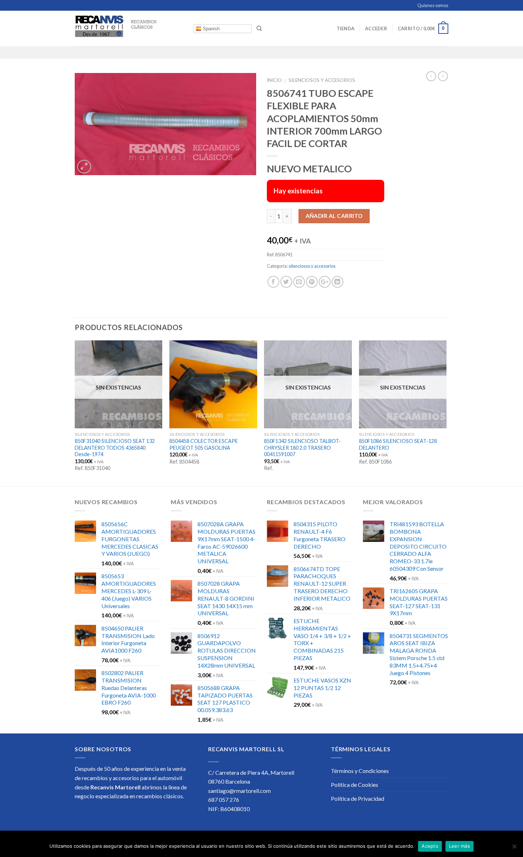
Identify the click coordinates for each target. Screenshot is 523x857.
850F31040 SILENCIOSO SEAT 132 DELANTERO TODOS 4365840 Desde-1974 (115, 447)
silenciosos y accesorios (322, 80)
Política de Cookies (354, 784)
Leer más (459, 846)
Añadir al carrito (334, 216)
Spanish (210, 28)
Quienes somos (432, 5)
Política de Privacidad (357, 798)
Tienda (346, 28)
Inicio (274, 80)
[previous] (75, 413)
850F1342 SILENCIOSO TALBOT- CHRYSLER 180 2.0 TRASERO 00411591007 (302, 447)
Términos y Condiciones (360, 770)
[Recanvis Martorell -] (129, 28)
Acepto (430, 846)
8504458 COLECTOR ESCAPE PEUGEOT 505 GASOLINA (203, 444)
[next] (446, 413)
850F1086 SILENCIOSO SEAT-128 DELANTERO (398, 444)
